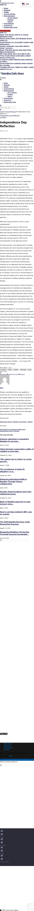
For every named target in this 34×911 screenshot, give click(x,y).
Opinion (13, 112)
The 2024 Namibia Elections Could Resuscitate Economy (15, 523)
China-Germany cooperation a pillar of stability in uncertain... (17, 450)
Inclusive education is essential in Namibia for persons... (14, 440)
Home (6, 8)
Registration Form (10, 27)
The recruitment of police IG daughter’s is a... (12, 470)
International (9, 23)
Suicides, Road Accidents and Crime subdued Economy (15, 493)
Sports (10, 22)
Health (6, 12)
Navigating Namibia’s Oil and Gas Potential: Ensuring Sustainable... (14, 533)
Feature (7, 112)
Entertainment (9, 16)
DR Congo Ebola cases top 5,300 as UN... (15, 54)
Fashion (10, 20)
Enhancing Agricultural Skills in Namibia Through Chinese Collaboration (13, 481)
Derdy (10, 756)
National (7, 10)
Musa (1, 388)
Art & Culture (13, 18)
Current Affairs (9, 14)
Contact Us (8, 25)
